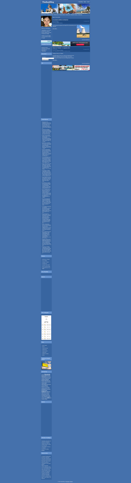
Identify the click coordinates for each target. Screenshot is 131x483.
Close (98, 49)
